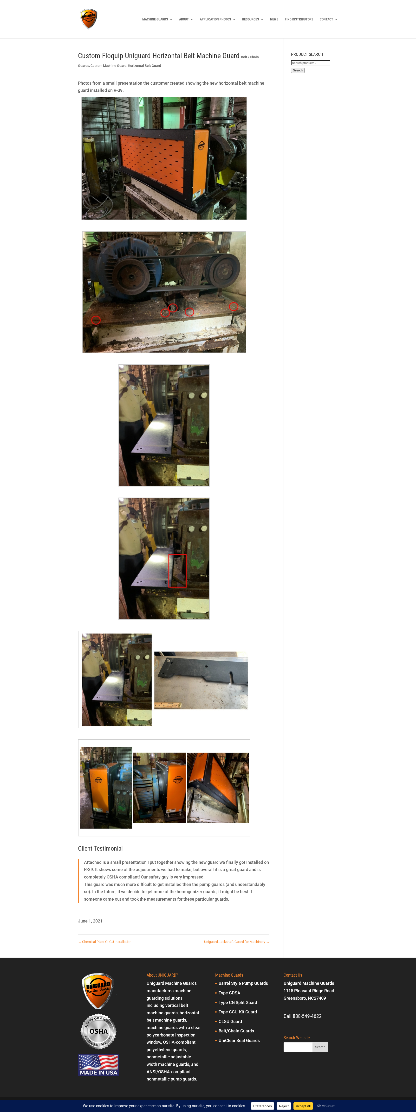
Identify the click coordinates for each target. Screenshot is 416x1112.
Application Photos (215, 19)
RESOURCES (250, 19)
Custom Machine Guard (108, 66)
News (274, 19)
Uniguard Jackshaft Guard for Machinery (236, 942)
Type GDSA (229, 992)
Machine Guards (155, 19)
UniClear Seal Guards (239, 1040)
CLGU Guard (230, 1021)
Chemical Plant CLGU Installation (104, 942)
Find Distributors (299, 19)
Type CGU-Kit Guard (238, 1011)
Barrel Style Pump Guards (243, 983)
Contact (326, 19)
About (184, 19)
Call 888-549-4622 (303, 1016)
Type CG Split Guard (238, 1002)
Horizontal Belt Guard (144, 66)
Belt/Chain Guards (236, 1030)
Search (298, 70)
